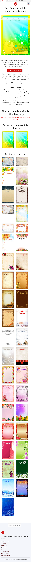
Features (3, 544)
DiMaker (4, 1)
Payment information (6, 553)
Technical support (5, 555)
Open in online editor (15, 70)
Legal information (5, 552)
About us (3, 550)
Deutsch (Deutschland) (8, 117)
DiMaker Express (11, 1)
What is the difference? (20, 1)
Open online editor (14, 525)
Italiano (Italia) (19, 117)
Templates (4, 545)
